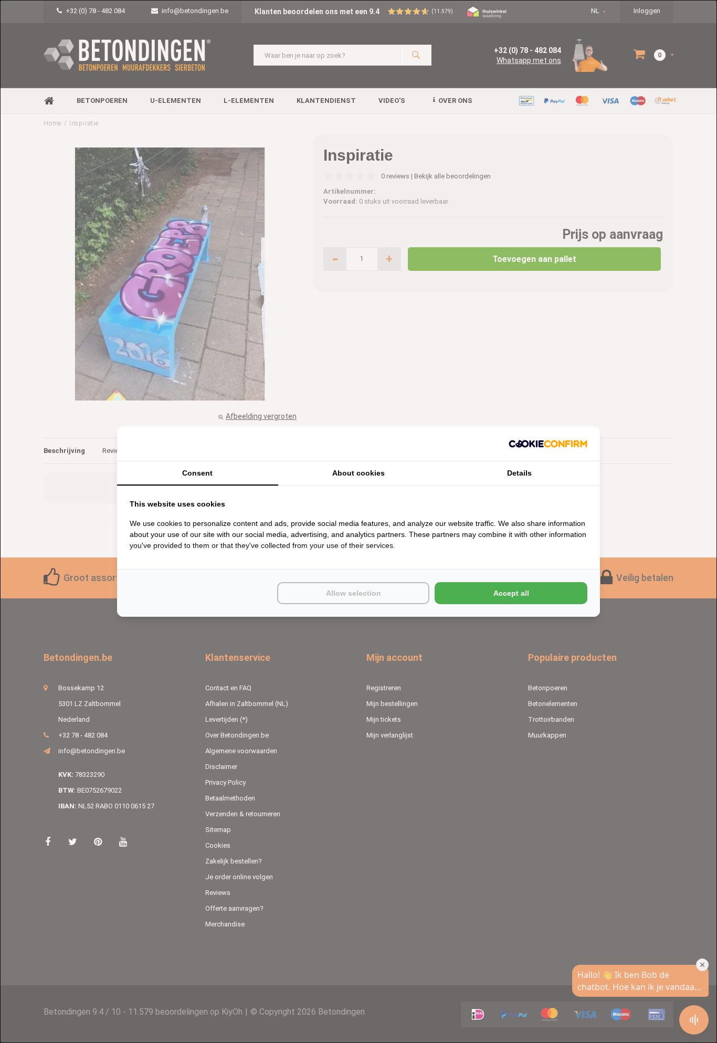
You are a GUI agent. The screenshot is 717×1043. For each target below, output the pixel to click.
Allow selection (353, 593)
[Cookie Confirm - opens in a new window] (548, 444)
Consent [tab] (197, 473)
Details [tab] (519, 473)
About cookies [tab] (358, 473)
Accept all (511, 593)
